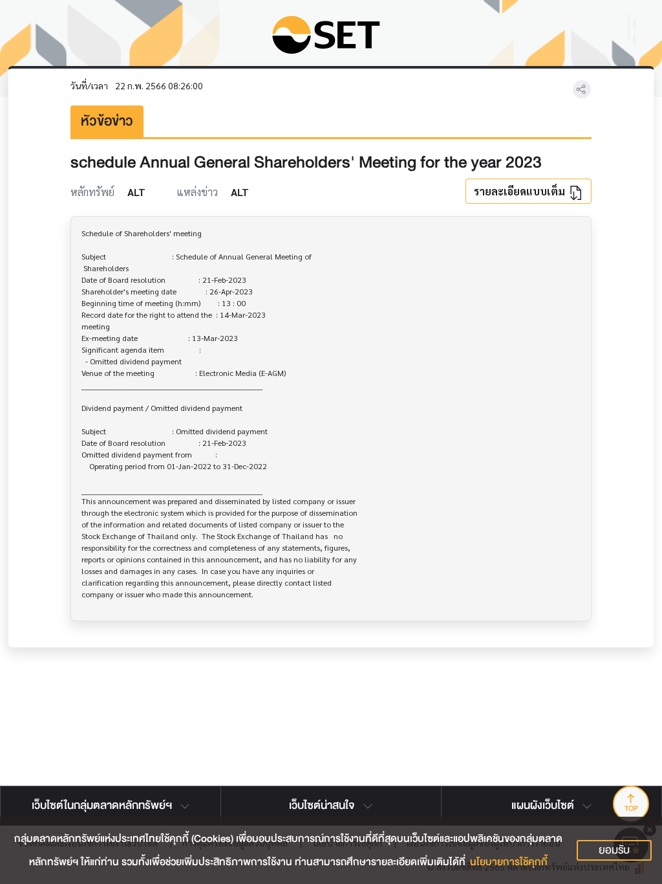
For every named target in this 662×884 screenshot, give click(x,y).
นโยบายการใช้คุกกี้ (509, 862)
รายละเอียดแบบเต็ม (521, 191)
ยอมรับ (614, 850)
